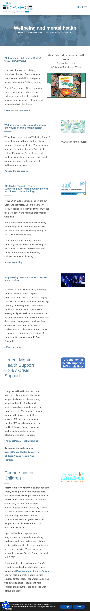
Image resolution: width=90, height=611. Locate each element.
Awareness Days (34, 32)
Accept (66, 607)
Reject (79, 607)
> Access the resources (17, 110)
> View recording (13, 262)
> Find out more (12, 347)
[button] (5, 605)
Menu (80, 7)
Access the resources (16, 171)
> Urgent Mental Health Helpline (21, 441)
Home (20, 32)
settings (9, 609)
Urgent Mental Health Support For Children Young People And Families (22, 456)
